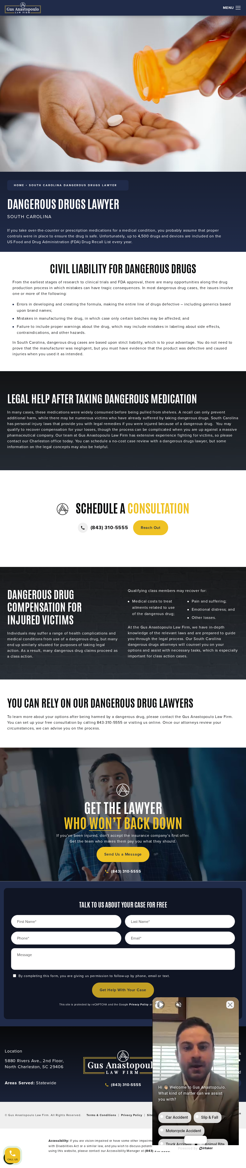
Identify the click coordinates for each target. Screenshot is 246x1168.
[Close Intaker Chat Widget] (230, 1005)
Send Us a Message (123, 854)
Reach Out (150, 527)
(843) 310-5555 (126, 871)
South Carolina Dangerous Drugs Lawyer (73, 185)
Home (19, 185)
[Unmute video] (161, 1005)
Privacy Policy (139, 1004)
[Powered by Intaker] (206, 1148)
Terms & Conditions (101, 1115)
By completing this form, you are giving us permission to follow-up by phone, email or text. (94, 975)
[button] (238, 8)
